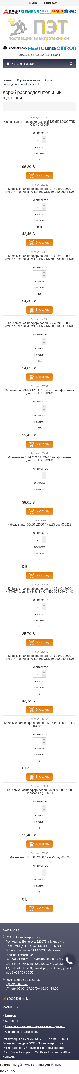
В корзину (42, 175)
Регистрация (50, 2)
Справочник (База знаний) (23, 1031)
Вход (34, 2)
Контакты (11, 1020)
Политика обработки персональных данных (35, 1026)
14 (52, 54)
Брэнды (10, 1015)
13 (48, 54)
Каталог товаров (23, 63)
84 (57, 54)
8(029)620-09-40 (17, 984)
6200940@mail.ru (18, 998)
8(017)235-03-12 (31, 54)
